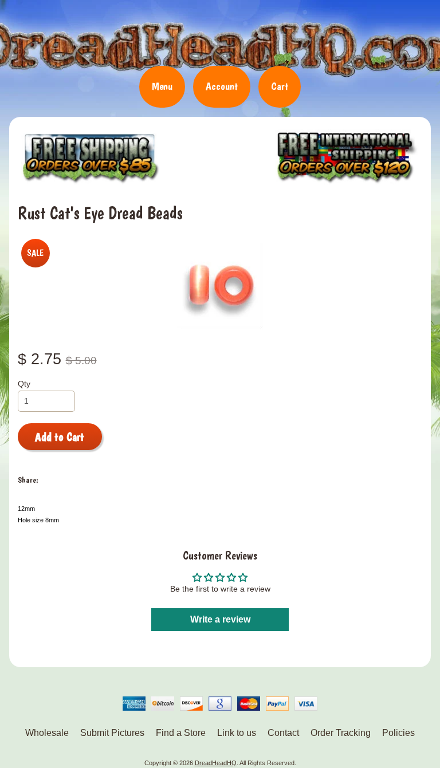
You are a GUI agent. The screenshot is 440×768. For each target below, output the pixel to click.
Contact (283, 733)
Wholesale (47, 733)
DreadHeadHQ (220, 37)
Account (222, 86)
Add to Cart (59, 437)
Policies (398, 733)
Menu (162, 86)
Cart (279, 86)
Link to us (236, 733)
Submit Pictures (112, 733)
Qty (24, 384)
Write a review (220, 619)
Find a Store (181, 733)
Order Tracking (341, 733)
